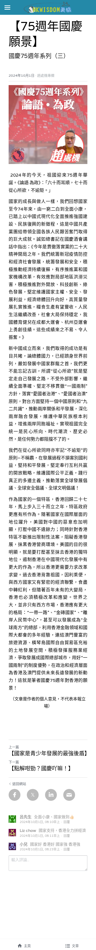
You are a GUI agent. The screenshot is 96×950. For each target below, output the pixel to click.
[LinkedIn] (51, 795)
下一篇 (14, 762)
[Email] (69, 795)
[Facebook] (14, 795)
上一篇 (14, 747)
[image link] (48, 7)
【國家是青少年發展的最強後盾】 (48, 753)
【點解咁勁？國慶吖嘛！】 (41, 768)
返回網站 (19, 784)
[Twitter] (33, 795)
